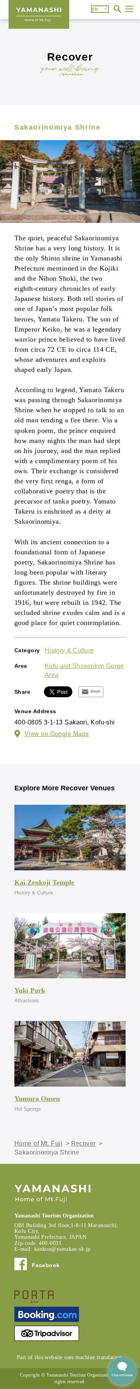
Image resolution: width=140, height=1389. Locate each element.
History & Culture (69, 650)
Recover (83, 1143)
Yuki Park (29, 990)
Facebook (46, 1265)
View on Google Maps (56, 734)
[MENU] (129, 9)
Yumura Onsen (37, 1099)
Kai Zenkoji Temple (44, 882)
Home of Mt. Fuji (38, 1143)
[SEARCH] (117, 9)
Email (95, 691)
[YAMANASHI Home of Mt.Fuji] (39, 14)
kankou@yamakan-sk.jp (62, 1249)
